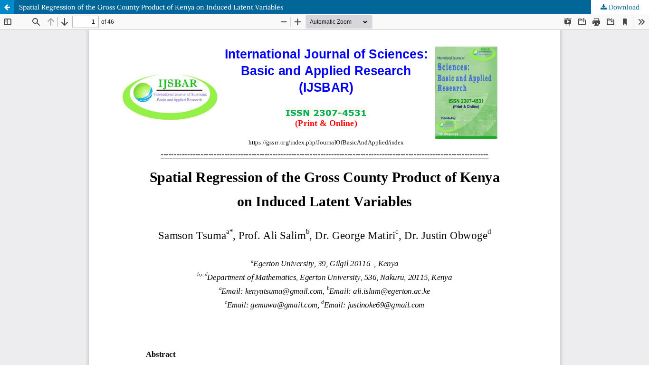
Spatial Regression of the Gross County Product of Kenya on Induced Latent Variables (151, 7)
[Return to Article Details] (7, 7)
